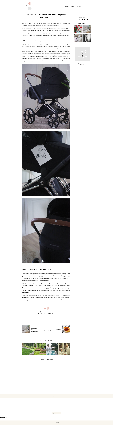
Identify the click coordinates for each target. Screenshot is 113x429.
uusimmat (50, 327)
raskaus (45, 327)
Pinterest (61, 396)
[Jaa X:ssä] (44, 330)
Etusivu (57, 422)
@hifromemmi (78, 6)
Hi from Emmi (55, 427)
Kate (64, 427)
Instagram (53, 396)
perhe (41, 327)
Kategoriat (67, 6)
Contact (72, 6)
